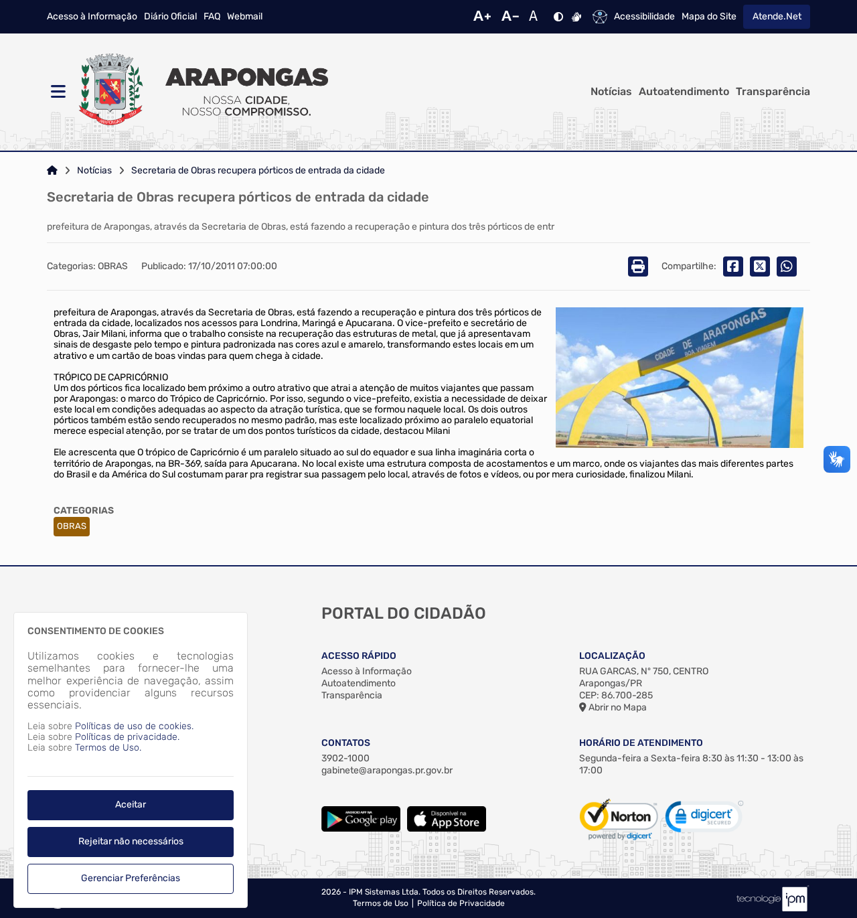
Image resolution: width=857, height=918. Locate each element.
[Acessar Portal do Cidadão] (201, 92)
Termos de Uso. (108, 747)
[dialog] (130, 760)
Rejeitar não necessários (130, 841)
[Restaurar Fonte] (537, 16)
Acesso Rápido (358, 656)
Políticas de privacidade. (127, 737)
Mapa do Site (709, 16)
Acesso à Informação (92, 16)
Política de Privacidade (461, 903)
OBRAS (71, 526)
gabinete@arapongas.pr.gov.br (387, 770)
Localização (612, 656)
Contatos (345, 743)
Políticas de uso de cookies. (134, 726)
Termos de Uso (380, 903)
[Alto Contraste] (558, 16)
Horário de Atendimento (641, 743)
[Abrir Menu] (57, 92)
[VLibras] (576, 16)
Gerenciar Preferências (130, 878)
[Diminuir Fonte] (510, 16)
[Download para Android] (360, 828)
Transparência (773, 92)
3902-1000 (345, 758)
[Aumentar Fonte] (482, 16)
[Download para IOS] (446, 828)
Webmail (244, 16)
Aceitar (130, 804)
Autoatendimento (684, 92)
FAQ (212, 16)
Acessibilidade (644, 16)
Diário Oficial (170, 16)
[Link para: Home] (52, 170)
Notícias (611, 92)
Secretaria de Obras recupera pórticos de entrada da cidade (258, 170)
